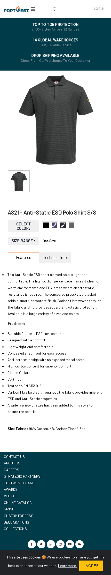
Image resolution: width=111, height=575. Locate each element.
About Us (12, 463)
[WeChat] (79, 544)
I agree (91, 566)
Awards (11, 489)
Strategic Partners (22, 476)
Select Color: (23, 226)
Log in (99, 9)
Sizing (9, 509)
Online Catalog (18, 502)
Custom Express (18, 515)
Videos (9, 496)
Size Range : (24, 240)
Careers (11, 469)
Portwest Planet (20, 483)
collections (15, 528)
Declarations (16, 522)
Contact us (14, 456)
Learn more (67, 565)
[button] (54, 9)
